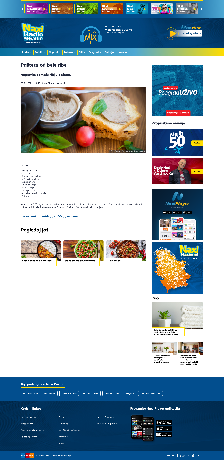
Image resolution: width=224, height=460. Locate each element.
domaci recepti (29, 216)
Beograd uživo (28, 423)
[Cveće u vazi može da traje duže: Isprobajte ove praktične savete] (164, 348)
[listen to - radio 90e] (112, 9)
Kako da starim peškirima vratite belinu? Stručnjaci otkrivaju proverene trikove (166, 332)
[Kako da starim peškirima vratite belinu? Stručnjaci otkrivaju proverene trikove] (177, 315)
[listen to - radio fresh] (37, 9)
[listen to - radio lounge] (62, 9)
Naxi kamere (49, 393)
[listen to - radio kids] (87, 9)
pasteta (45, 216)
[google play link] (164, 422)
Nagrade (130, 393)
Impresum (63, 436)
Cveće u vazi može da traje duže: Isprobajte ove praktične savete (162, 358)
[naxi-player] (177, 214)
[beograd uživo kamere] (177, 91)
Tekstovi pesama (112, 393)
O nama (62, 417)
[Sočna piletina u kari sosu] (41, 250)
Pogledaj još (34, 230)
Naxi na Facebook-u (106, 417)
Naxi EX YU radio (90, 393)
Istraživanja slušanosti (69, 430)
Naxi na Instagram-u (107, 423)
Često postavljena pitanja (33, 430)
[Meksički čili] (126, 250)
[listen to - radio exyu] (161, 9)
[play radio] (184, 33)
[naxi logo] (34, 33)
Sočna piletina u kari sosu (37, 260)
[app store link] (164, 428)
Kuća (156, 298)
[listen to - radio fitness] (137, 9)
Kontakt (62, 443)
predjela (58, 216)
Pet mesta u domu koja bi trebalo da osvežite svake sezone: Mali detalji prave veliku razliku (189, 359)
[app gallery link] (164, 435)
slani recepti (72, 216)
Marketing (64, 423)
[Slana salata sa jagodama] (83, 250)
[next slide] (201, 9)
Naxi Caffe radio (69, 393)
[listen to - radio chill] (187, 9)
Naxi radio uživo (30, 393)
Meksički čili (114, 260)
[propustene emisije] (177, 142)
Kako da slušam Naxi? (150, 393)
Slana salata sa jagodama (80, 260)
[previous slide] (22, 9)
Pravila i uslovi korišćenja (61, 456)
